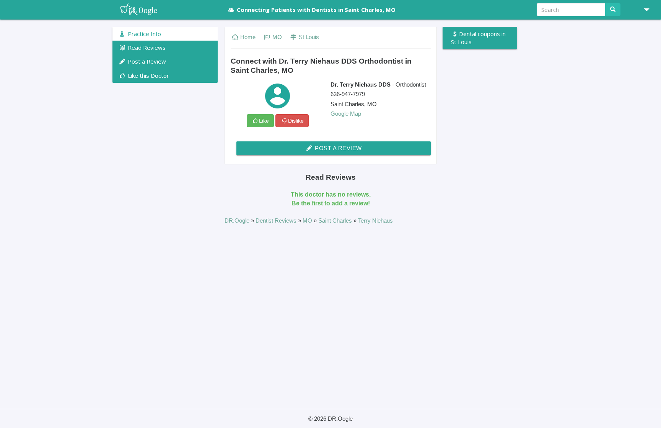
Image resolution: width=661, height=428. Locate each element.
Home (248, 37)
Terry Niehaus (375, 220)
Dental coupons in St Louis (478, 38)
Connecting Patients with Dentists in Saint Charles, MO (316, 9)
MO (276, 37)
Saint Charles (335, 220)
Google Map (345, 113)
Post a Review (337, 148)
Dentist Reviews (277, 220)
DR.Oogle (238, 220)
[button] (644, 9)
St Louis (308, 37)
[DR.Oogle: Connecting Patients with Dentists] (165, 9)
